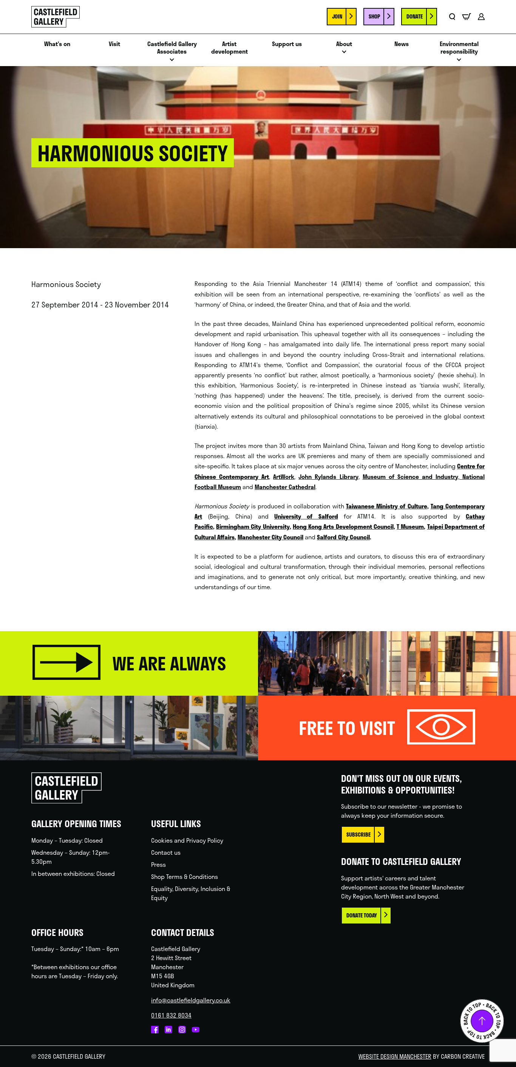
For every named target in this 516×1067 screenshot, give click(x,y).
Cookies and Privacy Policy (187, 840)
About (344, 44)
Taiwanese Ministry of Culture (386, 506)
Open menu (172, 61)
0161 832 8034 (171, 1015)
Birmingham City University (252, 526)
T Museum (410, 526)
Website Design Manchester (394, 1056)
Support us (287, 44)
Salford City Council (343, 537)
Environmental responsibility (459, 48)
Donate (414, 16)
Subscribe (358, 834)
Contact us (166, 852)
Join (337, 16)
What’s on (57, 44)
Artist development (229, 48)
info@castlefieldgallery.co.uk (190, 1000)
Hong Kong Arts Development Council (343, 526)
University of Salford (306, 516)
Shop (374, 16)
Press (158, 864)
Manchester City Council (270, 537)
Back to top (482, 1021)
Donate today (361, 915)
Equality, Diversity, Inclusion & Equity (190, 893)
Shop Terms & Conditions (184, 876)
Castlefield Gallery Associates (172, 48)
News (401, 44)
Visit (114, 44)
